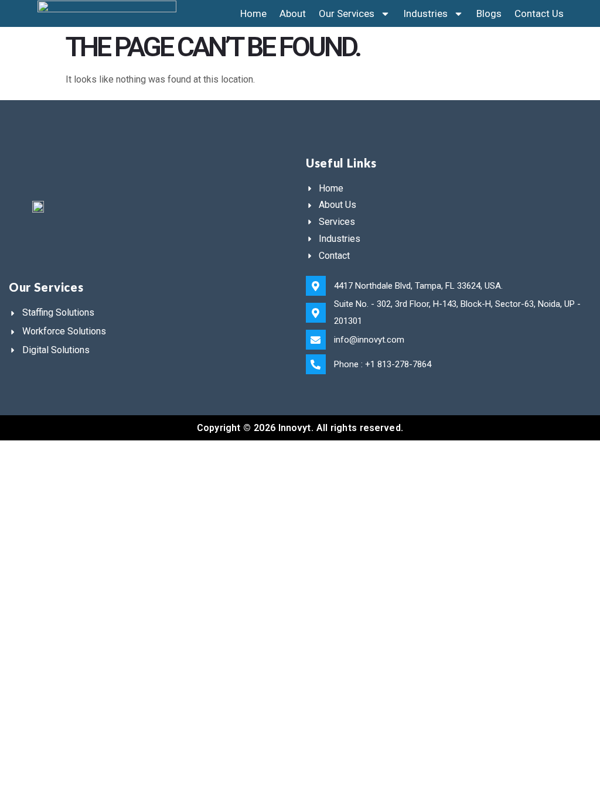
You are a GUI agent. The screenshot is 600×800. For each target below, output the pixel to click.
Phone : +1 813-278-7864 (382, 364)
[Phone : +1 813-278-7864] (316, 364)
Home (253, 13)
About (292, 13)
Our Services (346, 13)
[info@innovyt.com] (316, 340)
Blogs (489, 13)
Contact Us (539, 13)
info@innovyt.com (369, 339)
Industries (425, 13)
